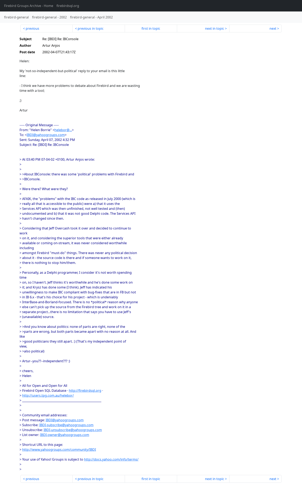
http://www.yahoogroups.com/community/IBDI (59, 449)
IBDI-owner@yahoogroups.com (64, 435)
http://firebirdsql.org (85, 390)
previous (32, 28)
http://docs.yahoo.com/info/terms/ (111, 459)
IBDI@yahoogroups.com (46, 135)
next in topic (214, 28)
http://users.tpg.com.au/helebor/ (48, 395)
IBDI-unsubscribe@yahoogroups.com (73, 430)
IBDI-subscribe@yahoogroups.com (66, 425)
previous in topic (91, 28)
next (273, 28)
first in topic (151, 28)
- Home (28, 5)
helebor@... (63, 130)
